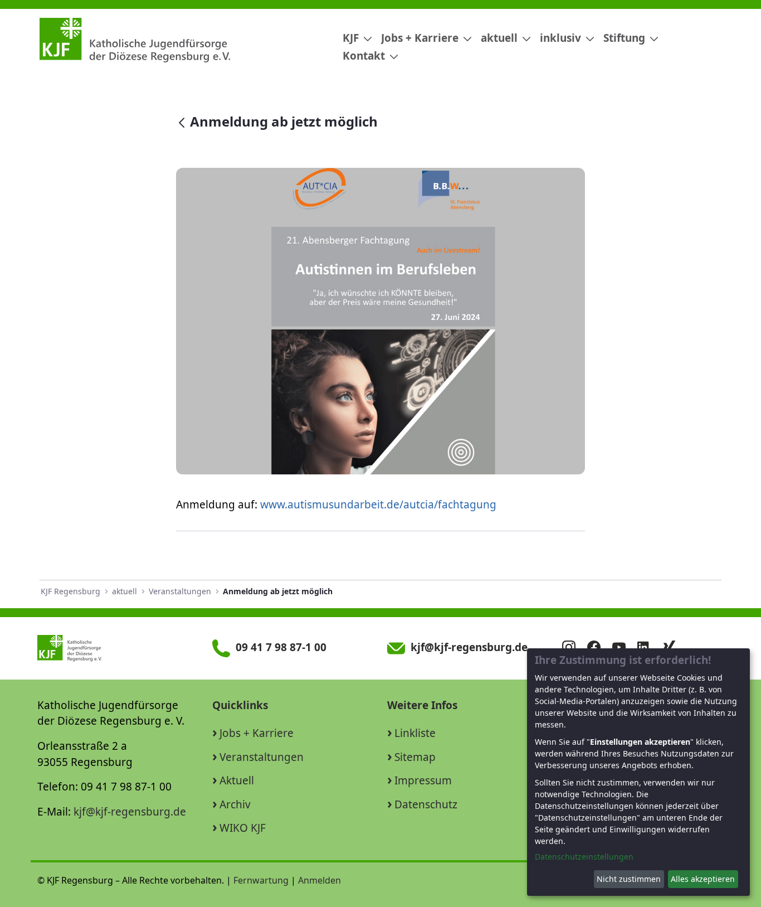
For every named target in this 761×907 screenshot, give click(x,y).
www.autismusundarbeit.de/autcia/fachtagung (378, 504)
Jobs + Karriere (256, 733)
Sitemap (415, 757)
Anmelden (319, 880)
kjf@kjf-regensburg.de (130, 811)
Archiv (235, 804)
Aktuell (236, 780)
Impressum (423, 780)
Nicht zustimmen (629, 879)
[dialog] (638, 772)
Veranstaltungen (261, 757)
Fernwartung (261, 880)
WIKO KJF (242, 828)
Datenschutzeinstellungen (584, 856)
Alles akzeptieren (703, 879)
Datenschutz (425, 804)
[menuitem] (353, 38)
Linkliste (415, 733)
